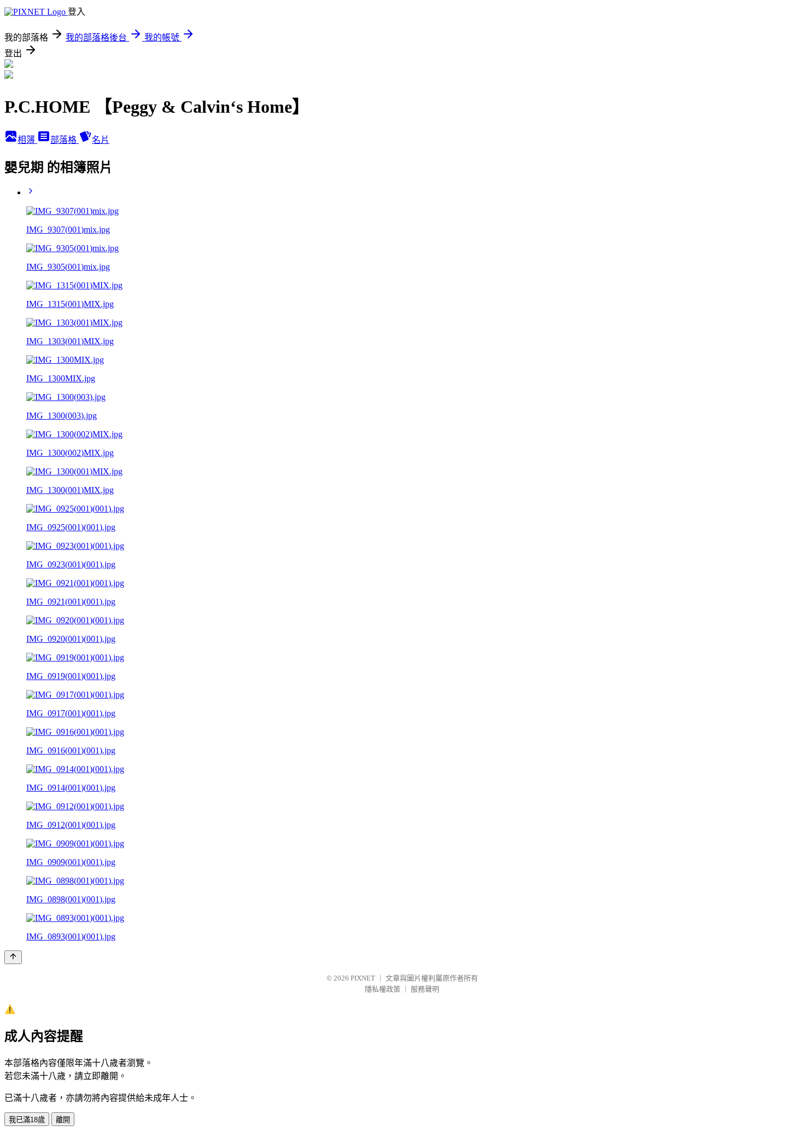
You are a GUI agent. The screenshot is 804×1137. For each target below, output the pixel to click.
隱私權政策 (382, 989)
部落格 (64, 139)
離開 (63, 1120)
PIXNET (363, 978)
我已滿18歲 (27, 1120)
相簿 (27, 139)
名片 (100, 139)
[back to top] (13, 957)
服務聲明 (425, 989)
